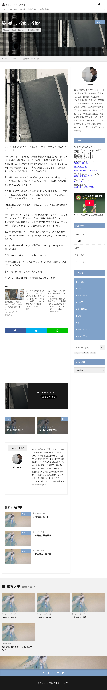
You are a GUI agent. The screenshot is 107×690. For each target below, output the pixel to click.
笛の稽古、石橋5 (44, 617)
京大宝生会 (82, 295)
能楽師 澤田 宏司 (81, 163)
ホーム (4, 9)
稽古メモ (23, 30)
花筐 (37, 30)
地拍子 (22, 9)
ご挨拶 (78, 241)
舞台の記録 (44, 9)
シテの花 (13, 9)
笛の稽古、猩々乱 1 (10, 617)
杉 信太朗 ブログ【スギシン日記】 (88, 170)
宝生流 (93, 353)
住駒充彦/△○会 (80, 167)
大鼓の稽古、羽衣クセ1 (81, 617)
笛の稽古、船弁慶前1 (43, 535)
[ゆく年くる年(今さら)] (37, 299)
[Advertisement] (36, 357)
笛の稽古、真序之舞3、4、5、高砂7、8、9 (18, 648)
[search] (102, 347)
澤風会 (32, 30)
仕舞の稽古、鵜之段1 (43, 554)
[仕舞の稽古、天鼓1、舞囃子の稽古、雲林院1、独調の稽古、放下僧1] (14, 294)
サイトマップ (80, 261)
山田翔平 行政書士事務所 (84, 187)
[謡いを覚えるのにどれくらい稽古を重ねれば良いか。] (59, 302)
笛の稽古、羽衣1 (40, 516)
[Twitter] (36, 330)
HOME (6, 58)
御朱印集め (32, 9)
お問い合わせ (80, 234)
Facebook (78, 181)
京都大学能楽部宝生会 (83, 176)
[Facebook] (15, 330)
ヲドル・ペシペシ (61, 683)
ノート (80, 288)
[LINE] (57, 330)
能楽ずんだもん (84, 329)
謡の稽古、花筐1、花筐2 (32, 59)
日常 (79, 316)
